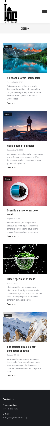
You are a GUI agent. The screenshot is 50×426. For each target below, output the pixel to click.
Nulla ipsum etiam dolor (20, 145)
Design (8, 47)
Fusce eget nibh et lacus (21, 279)
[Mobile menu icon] (44, 11)
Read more (12, 103)
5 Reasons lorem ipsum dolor (23, 78)
